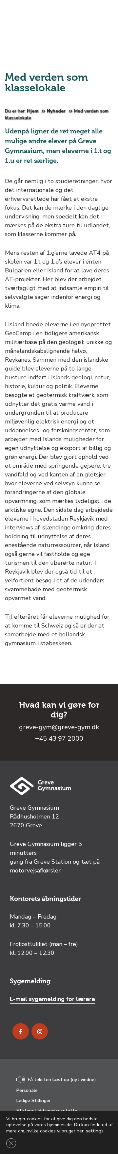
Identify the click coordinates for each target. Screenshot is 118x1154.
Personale (27, 1090)
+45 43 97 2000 (59, 738)
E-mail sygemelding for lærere (52, 999)
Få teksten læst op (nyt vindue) (62, 1079)
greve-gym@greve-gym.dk (59, 727)
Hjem (32, 111)
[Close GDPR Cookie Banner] (11, 1143)
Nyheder (56, 111)
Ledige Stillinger (33, 1100)
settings (95, 1131)
